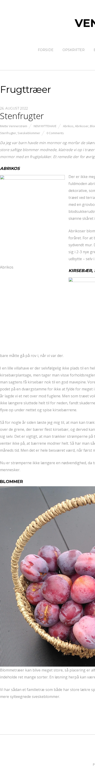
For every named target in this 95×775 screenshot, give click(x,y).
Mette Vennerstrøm (13, 126)
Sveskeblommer (29, 133)
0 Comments (55, 133)
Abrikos (68, 126)
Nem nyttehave (45, 126)
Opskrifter (73, 50)
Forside (45, 50)
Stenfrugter (22, 116)
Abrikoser (82, 126)
